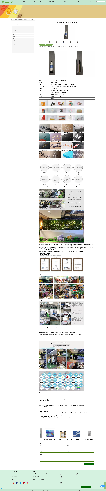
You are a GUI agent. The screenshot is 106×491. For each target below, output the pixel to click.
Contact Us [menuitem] (78, 1)
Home (13, 19)
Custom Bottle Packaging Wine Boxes (29, 19)
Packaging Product (17, 19)
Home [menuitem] (24, 1)
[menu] (50, 2)
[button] (37, 2)
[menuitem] (37, 2)
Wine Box (21, 19)
